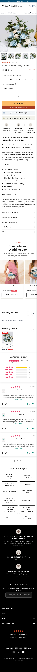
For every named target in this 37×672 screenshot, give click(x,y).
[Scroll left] (28, 313)
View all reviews (18, 638)
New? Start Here (27, 492)
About (4, 613)
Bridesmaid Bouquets (10, 484)
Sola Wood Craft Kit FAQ (9, 222)
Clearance (27, 500)
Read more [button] (18, 399)
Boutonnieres (9, 492)
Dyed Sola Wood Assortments (27, 509)
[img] (15, 387)
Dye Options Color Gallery (10, 212)
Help (3, 618)
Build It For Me (6, 227)
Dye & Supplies (27, 518)
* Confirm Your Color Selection (11, 75)
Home (2, 13)
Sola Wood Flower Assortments (10, 509)
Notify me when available (18, 108)
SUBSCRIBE (25, 595)
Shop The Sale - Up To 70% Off (9, 500)
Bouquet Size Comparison (9, 217)
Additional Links (8, 623)
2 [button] (17, 461)
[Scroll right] (33, 313)
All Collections (11, 13)
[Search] (30, 6)
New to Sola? (7, 609)
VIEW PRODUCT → (12, 295)
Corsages (27, 485)
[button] (6, 63)
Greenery (10, 518)
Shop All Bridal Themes (10, 476)
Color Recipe (5, 232)
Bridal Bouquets (27, 476)
